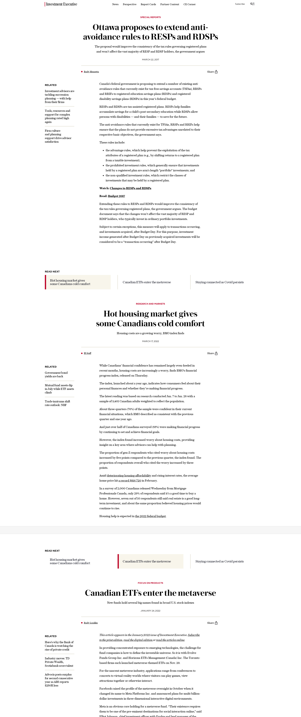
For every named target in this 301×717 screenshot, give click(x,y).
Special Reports (150, 17)
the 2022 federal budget (150, 516)
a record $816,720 (130, 480)
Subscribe (240, 4)
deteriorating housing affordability (129, 475)
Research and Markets (150, 304)
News (115, 4)
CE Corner (190, 4)
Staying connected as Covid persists (219, 282)
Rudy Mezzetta (91, 71)
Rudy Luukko (91, 623)
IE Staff (87, 353)
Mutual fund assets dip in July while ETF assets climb (59, 388)
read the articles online (170, 640)
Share (210, 71)
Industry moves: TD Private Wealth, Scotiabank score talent (59, 662)
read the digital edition (138, 640)
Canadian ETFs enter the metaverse (147, 282)
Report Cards (148, 4)
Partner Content (169, 4)
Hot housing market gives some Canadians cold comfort (70, 282)
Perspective (129, 4)
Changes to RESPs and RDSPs (130, 188)
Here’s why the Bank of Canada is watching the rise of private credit (59, 646)
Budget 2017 (116, 196)
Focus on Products (150, 583)
